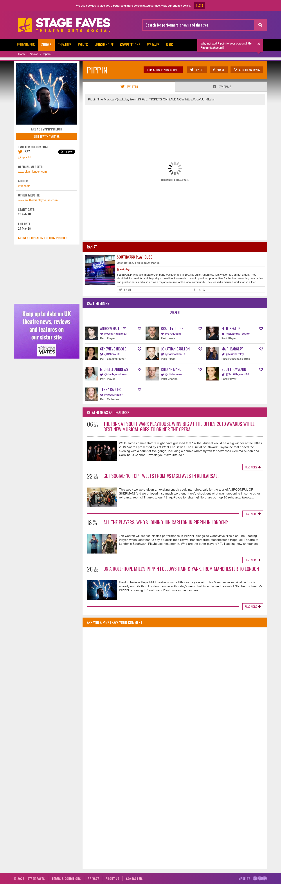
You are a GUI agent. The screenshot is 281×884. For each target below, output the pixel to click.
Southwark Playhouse (134, 257)
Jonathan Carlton (175, 349)
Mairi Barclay (232, 349)
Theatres (64, 44)
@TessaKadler (113, 394)
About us (112, 878)
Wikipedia (24, 186)
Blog (169, 44)
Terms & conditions (66, 878)
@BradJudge (173, 333)
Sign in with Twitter (46, 136)
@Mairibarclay (235, 354)
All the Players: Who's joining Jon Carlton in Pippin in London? (165, 522)
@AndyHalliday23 (115, 333)
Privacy (93, 878)
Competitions (130, 44)
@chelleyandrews (115, 374)
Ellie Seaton (231, 328)
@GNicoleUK (112, 354)
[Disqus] (175, 689)
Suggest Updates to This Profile (42, 237)
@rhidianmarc (174, 374)
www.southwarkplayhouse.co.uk (38, 200)
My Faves (153, 44)
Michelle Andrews (114, 369)
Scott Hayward (234, 369)
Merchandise (103, 44)
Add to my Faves (249, 69)
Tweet (200, 69)
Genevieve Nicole (113, 349)
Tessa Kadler (110, 389)
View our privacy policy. (176, 5)
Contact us (134, 878)
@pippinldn (25, 157)
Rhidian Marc (171, 369)
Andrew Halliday (113, 328)
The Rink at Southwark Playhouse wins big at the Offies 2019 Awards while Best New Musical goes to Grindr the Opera (179, 426)
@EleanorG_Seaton (238, 333)
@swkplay (123, 269)
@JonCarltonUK (175, 354)
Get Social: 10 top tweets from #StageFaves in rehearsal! (160, 475)
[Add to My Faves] (139, 329)
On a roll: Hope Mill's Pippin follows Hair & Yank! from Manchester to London (181, 568)
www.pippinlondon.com (32, 171)
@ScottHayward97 (237, 374)
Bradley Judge (172, 328)
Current (174, 312)
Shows (46, 44)
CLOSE (199, 5)
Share (220, 69)
